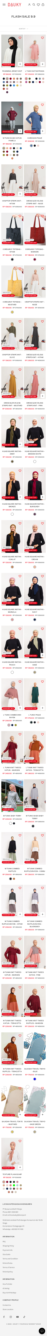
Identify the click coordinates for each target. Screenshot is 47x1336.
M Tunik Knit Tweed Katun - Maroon (12, 973)
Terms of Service (8, 1267)
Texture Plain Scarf (12, 1174)
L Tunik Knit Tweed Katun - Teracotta (35, 769)
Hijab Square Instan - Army (12, 452)
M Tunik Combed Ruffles (12, 870)
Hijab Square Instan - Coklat (12, 558)
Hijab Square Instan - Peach (12, 663)
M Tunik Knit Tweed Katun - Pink (35, 973)
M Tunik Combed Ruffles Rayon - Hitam (12, 922)
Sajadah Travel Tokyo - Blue (34, 1070)
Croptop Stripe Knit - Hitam (12, 202)
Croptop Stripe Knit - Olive (12, 356)
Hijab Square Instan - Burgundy (35, 505)
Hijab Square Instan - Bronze (12, 505)
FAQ (4, 1241)
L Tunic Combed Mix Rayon (12, 716)
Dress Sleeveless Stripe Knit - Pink (35, 404)
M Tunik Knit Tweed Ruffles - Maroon (35, 1022)
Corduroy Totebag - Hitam (12, 250)
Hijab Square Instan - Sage (35, 663)
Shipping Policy (8, 1246)
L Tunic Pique (35, 715)
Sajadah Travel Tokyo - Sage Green (34, 1123)
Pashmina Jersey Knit (12, 71)
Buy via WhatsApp (9, 1293)
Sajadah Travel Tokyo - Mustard (12, 1123)
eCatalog (6, 1288)
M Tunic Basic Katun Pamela (12, 139)
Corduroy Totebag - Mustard (12, 303)
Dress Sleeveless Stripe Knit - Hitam (34, 356)
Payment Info (8, 1250)
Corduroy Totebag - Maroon (34, 250)
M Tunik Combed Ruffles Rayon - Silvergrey (34, 924)
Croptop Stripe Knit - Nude (35, 303)
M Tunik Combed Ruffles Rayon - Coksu (34, 870)
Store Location (8, 1309)
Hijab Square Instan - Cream (35, 558)
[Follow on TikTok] (24, 1317)
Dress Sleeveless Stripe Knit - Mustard (12, 404)
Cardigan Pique (34, 138)
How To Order (7, 1284)
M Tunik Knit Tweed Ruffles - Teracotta (12, 1070)
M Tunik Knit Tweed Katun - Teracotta (12, 1022)
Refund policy (8, 1272)
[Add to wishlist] (20, 37)
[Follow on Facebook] (4, 1317)
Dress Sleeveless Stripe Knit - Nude (34, 202)
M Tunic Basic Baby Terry (35, 817)
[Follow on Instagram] (10, 1317)
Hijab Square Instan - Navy (35, 610)
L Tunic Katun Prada (34, 71)
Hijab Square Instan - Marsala (12, 610)
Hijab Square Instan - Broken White (35, 452)
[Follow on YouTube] (17, 1317)
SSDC (27, 1330)
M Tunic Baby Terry (12, 816)
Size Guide (6, 1254)
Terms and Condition (10, 1259)
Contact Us (7, 1305)
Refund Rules (7, 1263)
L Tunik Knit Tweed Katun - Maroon (12, 769)
